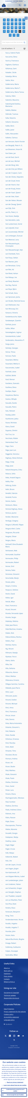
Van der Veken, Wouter (13, 200)
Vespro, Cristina (11, 586)
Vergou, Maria (10, 540)
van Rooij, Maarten (12, 281)
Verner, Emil (9, 566)
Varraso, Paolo (10, 356)
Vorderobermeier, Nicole (14, 920)
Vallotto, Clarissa (11, 138)
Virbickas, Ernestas (12, 739)
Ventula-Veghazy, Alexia (13, 509)
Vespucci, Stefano (11, 590)
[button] (25, 2)
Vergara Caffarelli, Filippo (14, 525)
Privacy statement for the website (15, 1011)
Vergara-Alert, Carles (12, 529)
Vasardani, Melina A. (12, 364)
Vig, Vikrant (9, 649)
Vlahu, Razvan (10, 817)
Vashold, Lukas (10, 372)
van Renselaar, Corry (12, 266)
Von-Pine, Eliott (10, 904)
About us (7, 968)
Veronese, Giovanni (12, 574)
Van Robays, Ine (11, 277)
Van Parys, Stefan (11, 258)
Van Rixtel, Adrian (11, 273)
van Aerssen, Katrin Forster (15, 142)
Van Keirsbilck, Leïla (12, 220)
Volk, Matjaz (9, 853)
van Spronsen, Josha (12, 297)
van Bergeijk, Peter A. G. (14, 145)
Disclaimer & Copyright (11, 992)
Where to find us (9, 982)
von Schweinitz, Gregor (13, 888)
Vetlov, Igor (9, 598)
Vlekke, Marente (11, 829)
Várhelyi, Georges (11, 348)
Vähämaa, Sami (11, 68)
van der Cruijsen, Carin (13, 173)
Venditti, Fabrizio (11, 493)
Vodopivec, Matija (11, 837)
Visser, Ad (9, 763)
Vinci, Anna (9, 708)
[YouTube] (18, 1036)
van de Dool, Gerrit (12, 157)
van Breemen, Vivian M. (13, 149)
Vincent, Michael (11, 704)
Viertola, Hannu (11, 645)
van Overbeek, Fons (12, 254)
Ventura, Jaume (10, 513)
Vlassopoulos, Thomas (13, 825)
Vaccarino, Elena (11, 57)
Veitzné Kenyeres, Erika (13, 470)
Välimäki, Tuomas (11, 114)
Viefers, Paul (9, 641)
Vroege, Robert (10, 943)
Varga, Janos (9, 344)
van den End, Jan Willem (14, 169)
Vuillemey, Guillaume (13, 947)
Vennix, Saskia (10, 501)
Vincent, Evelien (11, 700)
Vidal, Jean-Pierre (11, 625)
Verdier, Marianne (11, 517)
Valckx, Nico (9, 80)
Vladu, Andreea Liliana (13, 810)
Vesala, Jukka (10, 582)
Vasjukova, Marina (12, 395)
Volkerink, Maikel (11, 857)
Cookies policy (8, 1014)
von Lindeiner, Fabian (13, 884)
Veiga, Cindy (9, 462)
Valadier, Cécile (10, 72)
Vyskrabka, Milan (11, 955)
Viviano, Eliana (10, 794)
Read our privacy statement (15, 1082)
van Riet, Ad (9, 269)
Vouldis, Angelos (11, 923)
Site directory (9, 1024)
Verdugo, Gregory (11, 521)
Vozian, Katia (10, 935)
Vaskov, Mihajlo (11, 399)
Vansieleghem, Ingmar (13, 332)
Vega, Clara (9, 446)
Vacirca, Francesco (12, 61)
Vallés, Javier (9, 130)
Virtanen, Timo (10, 751)
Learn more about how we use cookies (15, 1085)
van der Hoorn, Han (12, 185)
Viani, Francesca (11, 606)
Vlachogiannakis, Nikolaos (14, 798)
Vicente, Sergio (10, 617)
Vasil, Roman (10, 379)
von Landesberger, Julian (14, 880)
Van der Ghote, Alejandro (14, 177)
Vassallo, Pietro (10, 407)
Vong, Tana (9, 916)
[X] (5, 1036)
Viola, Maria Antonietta (13, 723)
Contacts (7, 979)
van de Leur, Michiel (12, 161)
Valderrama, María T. (12, 88)
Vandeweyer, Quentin (13, 321)
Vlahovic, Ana (10, 814)
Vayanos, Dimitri (11, 430)
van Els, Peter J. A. (11, 212)
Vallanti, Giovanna (11, 122)
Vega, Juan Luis (10, 450)
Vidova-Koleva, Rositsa (13, 637)
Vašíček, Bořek (10, 375)
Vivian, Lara (9, 790)
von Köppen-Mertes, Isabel (15, 876)
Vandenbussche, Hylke (13, 317)
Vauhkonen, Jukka (11, 419)
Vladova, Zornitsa (11, 806)
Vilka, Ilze (8, 664)
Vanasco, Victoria (11, 313)
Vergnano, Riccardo (12, 532)
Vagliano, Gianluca (12, 65)
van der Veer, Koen (12, 196)
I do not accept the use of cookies (15, 1094)
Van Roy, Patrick (11, 285)
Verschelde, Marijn (12, 578)
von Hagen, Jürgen (12, 869)
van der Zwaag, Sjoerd (13, 204)
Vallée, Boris (9, 126)
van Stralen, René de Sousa (15, 301)
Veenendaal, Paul (11, 442)
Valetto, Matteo (10, 110)
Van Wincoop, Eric (11, 309)
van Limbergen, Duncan (13, 236)
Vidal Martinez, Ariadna (13, 629)
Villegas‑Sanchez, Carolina (14, 684)
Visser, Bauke (10, 766)
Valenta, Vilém (10, 96)
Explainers (7, 973)
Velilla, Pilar (9, 481)
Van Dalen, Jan (10, 153)
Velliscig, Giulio (10, 485)
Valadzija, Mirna (11, 76)
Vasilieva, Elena (10, 387)
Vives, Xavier (9, 786)
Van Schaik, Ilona (11, 293)
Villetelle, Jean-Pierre (12, 688)
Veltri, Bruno (9, 489)
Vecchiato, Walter (11, 438)
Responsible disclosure (11, 998)
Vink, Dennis (9, 719)
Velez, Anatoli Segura (12, 478)
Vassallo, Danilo (11, 403)
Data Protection (9, 1009)
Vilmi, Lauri (9, 692)
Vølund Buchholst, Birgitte (14, 939)
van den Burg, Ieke (12, 165)
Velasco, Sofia (10, 474)
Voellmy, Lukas (10, 841)
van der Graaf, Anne (12, 181)
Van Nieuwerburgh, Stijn (14, 250)
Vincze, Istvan (10, 715)
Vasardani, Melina (11, 360)
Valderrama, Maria (12, 84)
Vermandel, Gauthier (12, 554)
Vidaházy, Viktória (11, 621)
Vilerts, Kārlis (10, 660)
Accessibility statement (11, 1017)
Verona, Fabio (10, 570)
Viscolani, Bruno (11, 755)
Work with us (8, 971)
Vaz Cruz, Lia (9, 434)
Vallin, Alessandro (11, 134)
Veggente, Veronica (12, 454)
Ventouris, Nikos (11, 505)
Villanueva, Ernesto (12, 680)
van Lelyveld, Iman (12, 228)
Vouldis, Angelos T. (12, 927)
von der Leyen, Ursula (13, 865)
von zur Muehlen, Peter (13, 900)
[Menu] (25, 5)
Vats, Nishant (10, 411)
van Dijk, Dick (10, 208)
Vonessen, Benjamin (12, 912)
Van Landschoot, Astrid (13, 224)
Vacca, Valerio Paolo (12, 53)
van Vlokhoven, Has (12, 305)
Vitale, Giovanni (11, 774)
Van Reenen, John (11, 262)
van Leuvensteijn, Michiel (14, 232)
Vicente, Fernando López (14, 613)
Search (19, 5)
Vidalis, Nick (9, 633)
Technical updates (10, 995)
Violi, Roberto (10, 731)
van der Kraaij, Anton (12, 189)
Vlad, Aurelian (10, 802)
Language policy (9, 1020)
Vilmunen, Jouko (11, 696)
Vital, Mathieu (10, 770)
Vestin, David (10, 594)
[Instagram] (14, 1036)
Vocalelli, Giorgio (11, 833)
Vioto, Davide (10, 735)
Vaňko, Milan (10, 328)
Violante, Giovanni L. (12, 727)
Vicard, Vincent (10, 609)
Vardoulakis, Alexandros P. (14, 340)
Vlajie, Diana (9, 821)
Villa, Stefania (10, 668)
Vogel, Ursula (10, 849)
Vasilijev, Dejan (10, 391)
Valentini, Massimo (12, 100)
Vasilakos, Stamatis (12, 383)
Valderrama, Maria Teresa (14, 92)
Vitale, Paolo (9, 778)
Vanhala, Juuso (10, 324)
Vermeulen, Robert (12, 562)
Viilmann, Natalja (11, 653)
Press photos (8, 976)
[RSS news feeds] (14, 1040)
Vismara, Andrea (11, 759)
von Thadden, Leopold (13, 896)
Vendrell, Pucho (11, 497)
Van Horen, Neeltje (12, 216)
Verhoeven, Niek (11, 551)
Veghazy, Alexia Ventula (13, 458)
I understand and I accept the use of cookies (15, 1090)
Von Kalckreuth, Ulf (12, 872)
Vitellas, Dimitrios (11, 782)
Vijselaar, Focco (10, 657)
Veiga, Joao (9, 466)
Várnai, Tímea (10, 352)
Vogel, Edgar (9, 845)
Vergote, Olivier (10, 536)
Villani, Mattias (10, 676)
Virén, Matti (9, 747)
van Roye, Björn (11, 289)
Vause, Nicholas (11, 423)
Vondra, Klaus (10, 908)
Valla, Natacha (10, 118)
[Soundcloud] (23, 1036)
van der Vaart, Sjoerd (12, 193)
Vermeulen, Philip (11, 558)
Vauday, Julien (10, 415)
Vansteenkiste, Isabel (13, 336)
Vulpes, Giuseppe (11, 951)
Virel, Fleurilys (10, 743)
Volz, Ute (8, 861)
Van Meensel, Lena (12, 240)
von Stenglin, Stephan (13, 892)
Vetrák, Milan (10, 602)
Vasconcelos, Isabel (12, 368)
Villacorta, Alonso (11, 672)
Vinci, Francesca (11, 712)
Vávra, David (9, 427)
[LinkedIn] (10, 1036)
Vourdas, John (10, 931)
